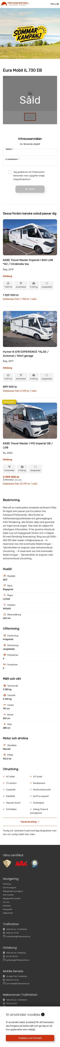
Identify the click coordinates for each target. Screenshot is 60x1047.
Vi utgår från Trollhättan (16, 976)
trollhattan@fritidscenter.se (18, 936)
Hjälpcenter (8, 913)
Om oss (6, 902)
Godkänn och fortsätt (30, 1038)
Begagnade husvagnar (13, 891)
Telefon (9, 149)
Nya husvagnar (9, 887)
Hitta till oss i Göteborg (16, 953)
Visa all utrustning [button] (29, 822)
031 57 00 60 (12, 956)
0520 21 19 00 (12, 933)
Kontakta (7, 906)
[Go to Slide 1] (30, 117)
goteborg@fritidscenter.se (17, 960)
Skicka (32, 189)
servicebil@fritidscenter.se (17, 983)
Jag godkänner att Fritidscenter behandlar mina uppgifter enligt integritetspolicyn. (29, 176)
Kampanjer (7, 909)
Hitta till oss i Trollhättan (16, 929)
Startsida (7, 884)
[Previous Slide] (6, 237)
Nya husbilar (8, 895)
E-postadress (12, 159)
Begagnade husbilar (12, 898)
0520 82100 (11, 1003)
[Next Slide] (54, 237)
